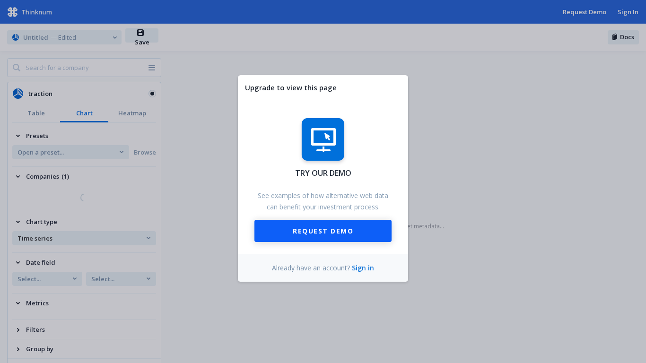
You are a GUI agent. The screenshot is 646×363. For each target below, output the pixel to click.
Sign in (363, 267)
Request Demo (323, 230)
